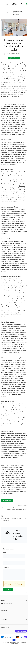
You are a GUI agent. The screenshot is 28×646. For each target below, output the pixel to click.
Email (5, 560)
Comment (6, 567)
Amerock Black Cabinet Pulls (9, 465)
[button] (2, 4)
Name (5, 552)
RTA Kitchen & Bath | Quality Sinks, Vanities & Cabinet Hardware (15, 642)
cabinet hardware (13, 374)
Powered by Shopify (14, 643)
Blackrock (22, 186)
